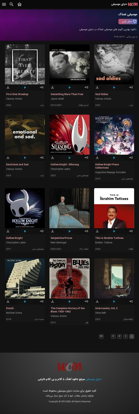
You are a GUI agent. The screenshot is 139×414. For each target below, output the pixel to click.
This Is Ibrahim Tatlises (109, 238)
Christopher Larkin (60, 169)
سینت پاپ (39, 319)
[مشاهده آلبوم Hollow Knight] (41, 233)
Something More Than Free (67, 94)
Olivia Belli (100, 313)
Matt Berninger (58, 243)
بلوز (87, 322)
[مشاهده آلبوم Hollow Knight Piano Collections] (131, 159)
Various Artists (14, 99)
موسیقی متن (83, 175)
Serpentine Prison (61, 238)
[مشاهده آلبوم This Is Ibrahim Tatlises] (131, 233)
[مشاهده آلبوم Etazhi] (41, 303)
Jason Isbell (57, 99)
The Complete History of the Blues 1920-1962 (68, 310)
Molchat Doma (14, 313)
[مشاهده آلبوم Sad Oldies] (131, 89)
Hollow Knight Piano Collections (107, 166)
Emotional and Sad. (17, 165)
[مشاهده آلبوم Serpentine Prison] (86, 233)
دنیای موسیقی (93, 379)
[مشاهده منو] (4, 6)
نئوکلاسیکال (128, 319)
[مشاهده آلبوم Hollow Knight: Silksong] (86, 159)
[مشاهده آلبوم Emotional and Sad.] (41, 159)
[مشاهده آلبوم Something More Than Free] (86, 89)
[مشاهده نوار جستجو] (11, 6)
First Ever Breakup (17, 94)
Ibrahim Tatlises (103, 243)
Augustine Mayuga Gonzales (110, 172)
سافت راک (84, 249)
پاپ (42, 105)
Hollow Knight (14, 238)
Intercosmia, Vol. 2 (106, 308)
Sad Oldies (101, 94)
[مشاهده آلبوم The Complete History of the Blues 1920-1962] (86, 303)
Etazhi (10, 308)
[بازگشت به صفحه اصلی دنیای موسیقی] (19, 6)
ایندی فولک (83, 105)
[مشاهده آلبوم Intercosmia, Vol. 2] (131, 303)
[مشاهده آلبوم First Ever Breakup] (41, 89)
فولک (131, 249)
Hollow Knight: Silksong (65, 165)
